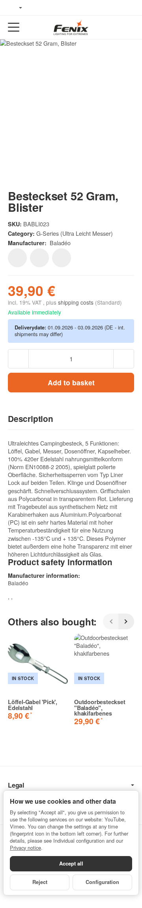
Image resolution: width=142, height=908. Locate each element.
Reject (39, 882)
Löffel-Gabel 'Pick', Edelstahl (32, 704)
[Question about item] (61, 257)
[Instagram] (59, 8)
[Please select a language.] (15, 7)
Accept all (71, 863)
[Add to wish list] (17, 257)
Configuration (102, 882)
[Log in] (114, 27)
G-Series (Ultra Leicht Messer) (74, 233)
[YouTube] (48, 8)
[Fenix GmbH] (71, 27)
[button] (71, 419)
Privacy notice (25, 847)
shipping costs (76, 302)
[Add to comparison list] (39, 257)
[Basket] (128, 27)
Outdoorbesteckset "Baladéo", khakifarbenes (99, 707)
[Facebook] (36, 8)
